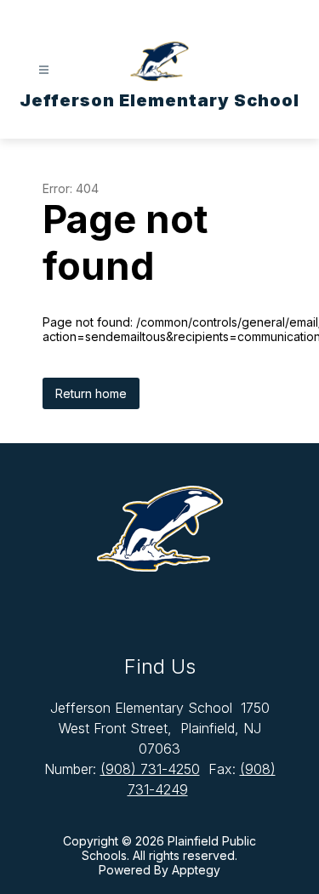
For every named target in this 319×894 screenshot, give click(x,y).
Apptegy (196, 870)
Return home (91, 393)
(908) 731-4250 (150, 768)
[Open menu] (44, 70)
